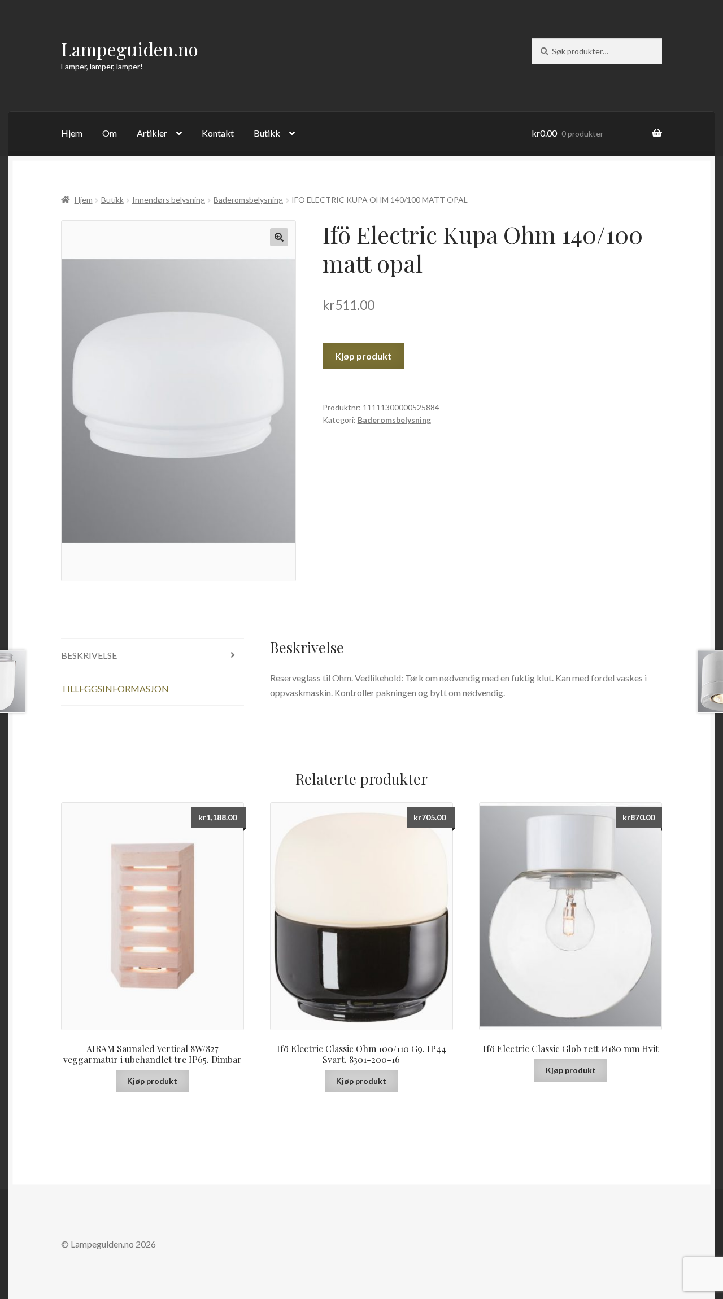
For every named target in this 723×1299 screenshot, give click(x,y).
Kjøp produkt (363, 356)
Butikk (267, 133)
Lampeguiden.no (129, 49)
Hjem (71, 133)
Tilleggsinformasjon (115, 688)
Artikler (152, 133)
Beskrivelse (89, 655)
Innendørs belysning (168, 199)
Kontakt (218, 133)
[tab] (152, 655)
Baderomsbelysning (248, 199)
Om (109, 133)
